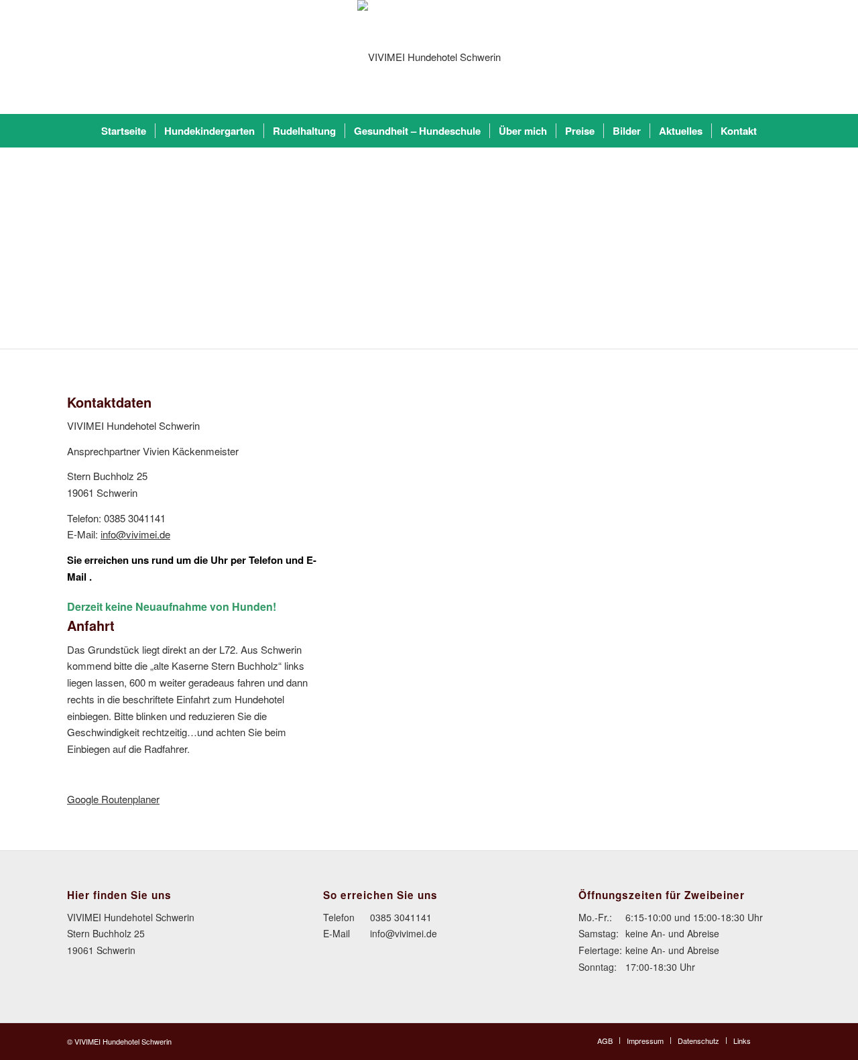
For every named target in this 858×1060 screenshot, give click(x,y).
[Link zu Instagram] (781, 1040)
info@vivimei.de (135, 534)
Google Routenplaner (113, 799)
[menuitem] (124, 131)
